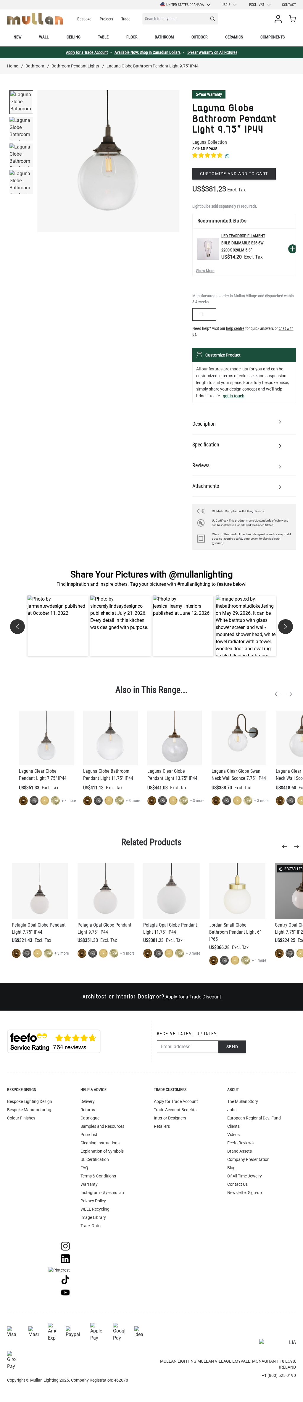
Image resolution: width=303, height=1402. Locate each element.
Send (232, 1046)
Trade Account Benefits (175, 1109)
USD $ (226, 5)
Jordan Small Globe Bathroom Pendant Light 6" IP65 (235, 932)
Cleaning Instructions (100, 1142)
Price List (88, 1134)
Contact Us (237, 1184)
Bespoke (84, 19)
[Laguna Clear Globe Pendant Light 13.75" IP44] (174, 738)
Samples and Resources (102, 1126)
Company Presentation (248, 1159)
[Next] (291, 694)
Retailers (162, 1126)
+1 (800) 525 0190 (279, 1375)
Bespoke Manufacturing (29, 1109)
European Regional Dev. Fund (254, 1118)
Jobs (231, 1109)
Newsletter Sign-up (244, 1192)
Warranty (89, 1184)
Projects (106, 19)
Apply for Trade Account (176, 1101)
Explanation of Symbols (102, 1151)
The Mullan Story (242, 1101)
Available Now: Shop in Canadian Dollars (147, 52)
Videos (233, 1134)
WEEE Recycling (94, 1209)
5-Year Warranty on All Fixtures (212, 52)
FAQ (84, 1167)
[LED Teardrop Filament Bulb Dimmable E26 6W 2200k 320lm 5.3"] (208, 248)
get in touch (233, 395)
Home (12, 66)
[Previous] (279, 694)
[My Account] (279, 19)
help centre (235, 328)
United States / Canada (185, 5)
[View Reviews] (244, 156)
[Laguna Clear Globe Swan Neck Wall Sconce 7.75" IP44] (239, 738)
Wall (44, 37)
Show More (205, 270)
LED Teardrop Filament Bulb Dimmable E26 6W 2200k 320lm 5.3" (243, 242)
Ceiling (73, 37)
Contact (289, 5)
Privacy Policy (93, 1200)
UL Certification (94, 1159)
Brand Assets (239, 1151)
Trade (125, 19)
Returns (87, 1109)
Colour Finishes (21, 1118)
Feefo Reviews (240, 1142)
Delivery (87, 1101)
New (18, 37)
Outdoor (199, 37)
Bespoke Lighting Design (29, 1101)
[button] (58, 626)
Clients (233, 1126)
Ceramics (234, 37)
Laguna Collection (209, 142)
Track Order (91, 1225)
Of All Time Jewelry (244, 1176)
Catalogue (89, 1118)
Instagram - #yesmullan (102, 1192)
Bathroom (164, 37)
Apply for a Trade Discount (193, 997)
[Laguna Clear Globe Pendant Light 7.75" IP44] (46, 738)
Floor (131, 37)
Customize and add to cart (234, 173)
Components (272, 37)
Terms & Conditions (98, 1176)
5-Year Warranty (209, 94)
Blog (231, 1167)
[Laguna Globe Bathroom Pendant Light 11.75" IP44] (110, 738)
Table (103, 37)
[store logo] (35, 19)
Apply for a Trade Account (87, 52)
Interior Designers (170, 1118)
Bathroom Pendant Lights (75, 66)
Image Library (93, 1217)
